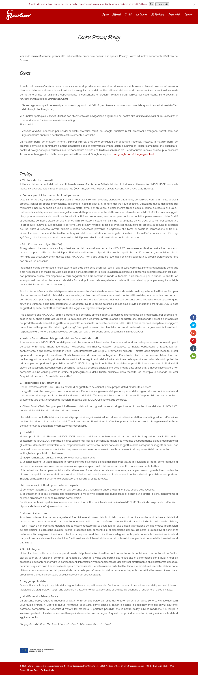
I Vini (128, 15)
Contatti (189, 15)
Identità (117, 15)
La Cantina (141, 15)
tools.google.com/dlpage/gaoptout (133, 154)
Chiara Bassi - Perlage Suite (40, 670)
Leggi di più (162, 4)
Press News (174, 15)
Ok (151, 4)
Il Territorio (158, 15)
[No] (194, 4)
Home (105, 15)
